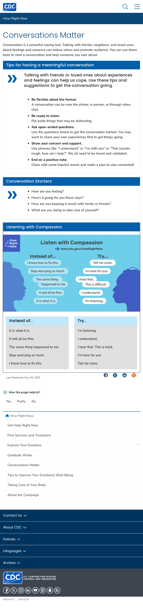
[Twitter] (13, 590)
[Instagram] (21, 590)
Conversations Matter (23, 465)
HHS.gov (8, 599)
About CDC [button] (13, 527)
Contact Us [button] (13, 515)
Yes (8, 401)
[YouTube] (35, 590)
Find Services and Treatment (29, 435)
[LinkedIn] (28, 590)
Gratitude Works (19, 455)
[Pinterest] (42, 590)
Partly (21, 401)
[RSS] (57, 590)
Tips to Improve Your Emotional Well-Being (40, 475)
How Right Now (15, 18)
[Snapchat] (50, 590)
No (34, 401)
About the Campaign (23, 495)
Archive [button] (9, 562)
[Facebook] (6, 590)
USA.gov (23, 599)
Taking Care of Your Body (26, 485)
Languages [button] (12, 551)
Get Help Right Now (22, 425)
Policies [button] (9, 539)
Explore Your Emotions (24, 445)
